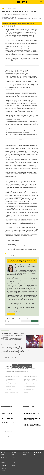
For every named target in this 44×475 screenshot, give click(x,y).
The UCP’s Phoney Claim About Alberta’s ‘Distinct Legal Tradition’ (32, 424)
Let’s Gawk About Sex (7, 418)
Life (3, 8)
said (37, 228)
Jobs (2, 463)
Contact (2, 459)
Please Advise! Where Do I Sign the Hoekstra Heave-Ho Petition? (32, 412)
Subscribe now (35, 321)
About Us (2, 454)
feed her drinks (18, 197)
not (33, 184)
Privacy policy (7, 322)
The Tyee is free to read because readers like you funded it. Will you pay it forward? (21, 261)
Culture (13, 457)
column (16, 70)
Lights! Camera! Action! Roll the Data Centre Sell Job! (10, 412)
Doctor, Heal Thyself (12, 248)
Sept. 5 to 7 (5, 336)
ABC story (15, 35)
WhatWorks (14, 465)
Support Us (3, 470)
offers (12, 59)
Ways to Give (3, 468)
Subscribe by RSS (26, 455)
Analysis (13, 455)
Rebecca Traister (34, 40)
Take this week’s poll (22, 443)
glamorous (15, 184)
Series (13, 463)
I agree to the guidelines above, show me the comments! (22, 366)
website (18, 357)
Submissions (3, 467)
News (13, 454)
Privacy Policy (3, 465)
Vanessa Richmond (5, 17)
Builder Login (25, 454)
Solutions (14, 460)
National (13, 459)
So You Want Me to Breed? (13, 240)
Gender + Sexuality (12, 8)
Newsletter (3, 455)
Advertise (3, 462)
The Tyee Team (4, 457)
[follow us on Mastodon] (8, 26)
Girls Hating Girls (11, 244)
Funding (2, 460)
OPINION (6, 8)
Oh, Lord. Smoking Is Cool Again (10, 422)
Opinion (13, 462)
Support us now (10, 313)
